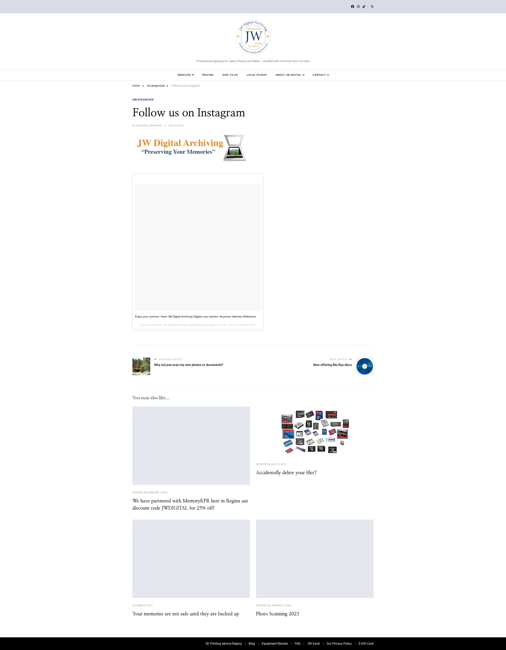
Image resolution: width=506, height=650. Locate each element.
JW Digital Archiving (148, 125)
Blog (252, 643)
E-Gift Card (366, 643)
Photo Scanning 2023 (277, 614)
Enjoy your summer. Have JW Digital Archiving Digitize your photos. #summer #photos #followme (195, 316)
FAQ (297, 643)
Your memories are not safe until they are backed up (185, 614)
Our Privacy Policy (339, 643)
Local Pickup (257, 74)
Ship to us (230, 74)
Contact (319, 74)
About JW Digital (288, 74)
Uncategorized (143, 99)
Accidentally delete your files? (286, 472)
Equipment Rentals (275, 643)
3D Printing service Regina (223, 643)
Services (184, 74)
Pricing (208, 74)
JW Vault (313, 643)
